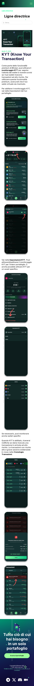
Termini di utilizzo (8, 669)
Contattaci (17, 670)
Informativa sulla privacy (22, 669)
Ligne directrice (7, 11)
